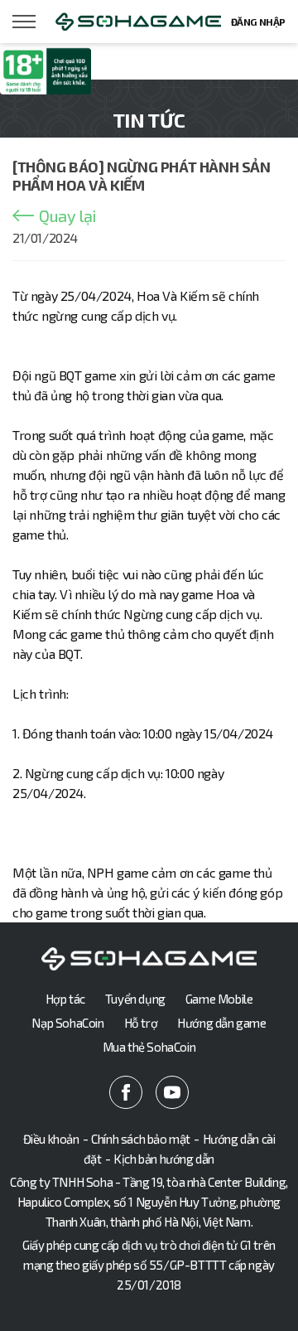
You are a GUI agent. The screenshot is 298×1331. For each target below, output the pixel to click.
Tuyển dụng (135, 998)
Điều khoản (51, 1138)
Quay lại (67, 215)
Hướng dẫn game (221, 1022)
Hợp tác (65, 998)
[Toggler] (24, 21)
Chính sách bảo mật (140, 1138)
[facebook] (125, 1092)
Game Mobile (219, 998)
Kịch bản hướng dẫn (163, 1158)
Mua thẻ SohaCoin (149, 1046)
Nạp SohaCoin (67, 1022)
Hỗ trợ (141, 1022)
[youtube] (172, 1092)
